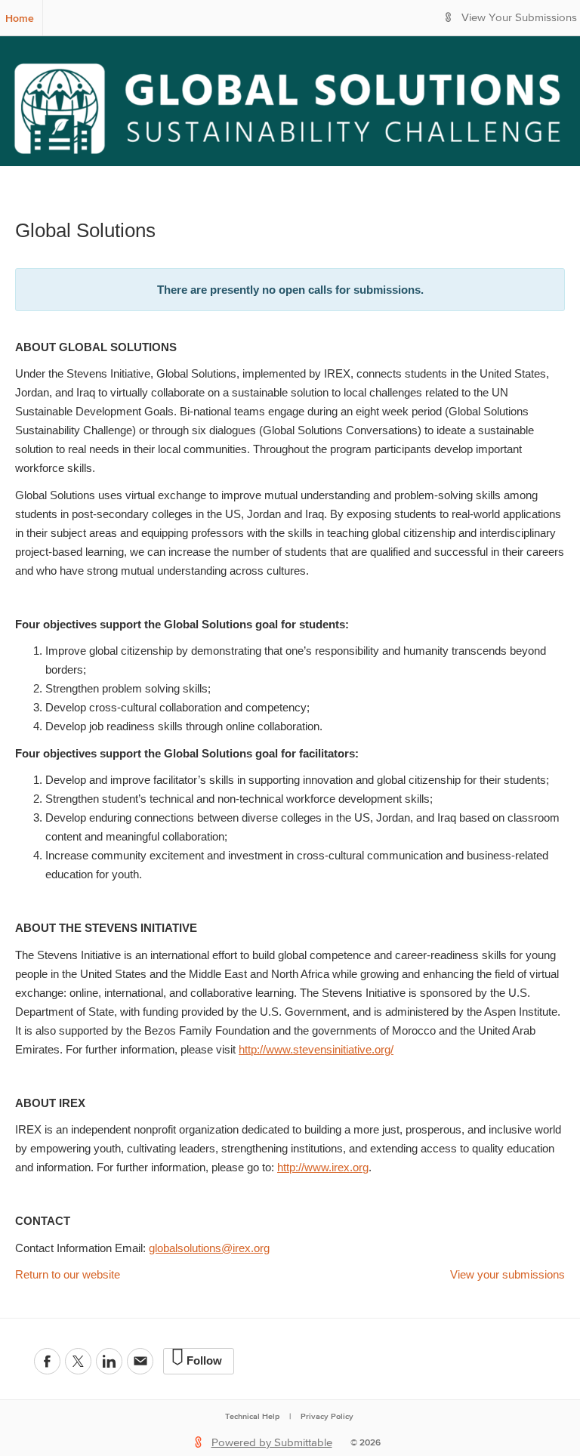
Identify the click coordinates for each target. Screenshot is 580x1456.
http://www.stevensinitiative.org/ (316, 1049)
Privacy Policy (327, 1416)
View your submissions (507, 1274)
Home (19, 18)
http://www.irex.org (323, 1167)
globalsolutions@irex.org (209, 1248)
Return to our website (67, 1274)
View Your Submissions (519, 17)
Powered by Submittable (271, 1442)
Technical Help (252, 1416)
